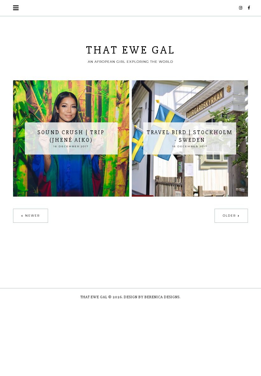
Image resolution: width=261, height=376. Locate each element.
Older (229, 215)
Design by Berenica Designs (152, 297)
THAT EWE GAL (130, 50)
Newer (32, 215)
